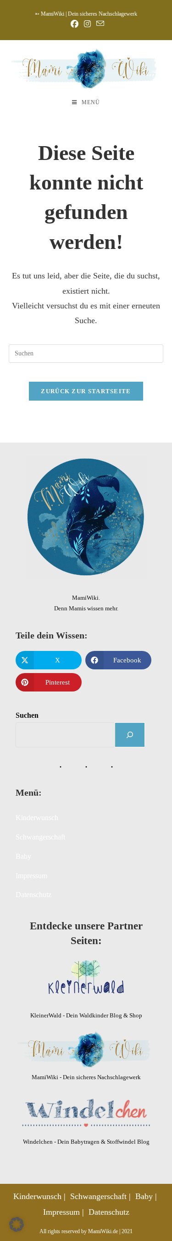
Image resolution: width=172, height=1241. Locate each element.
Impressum (31, 876)
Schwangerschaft (40, 837)
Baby (23, 856)
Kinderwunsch (37, 817)
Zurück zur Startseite (86, 391)
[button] (16, 1224)
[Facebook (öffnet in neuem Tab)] (74, 24)
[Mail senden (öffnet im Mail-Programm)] (99, 24)
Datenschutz (33, 894)
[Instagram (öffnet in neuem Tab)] (87, 24)
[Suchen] (130, 734)
